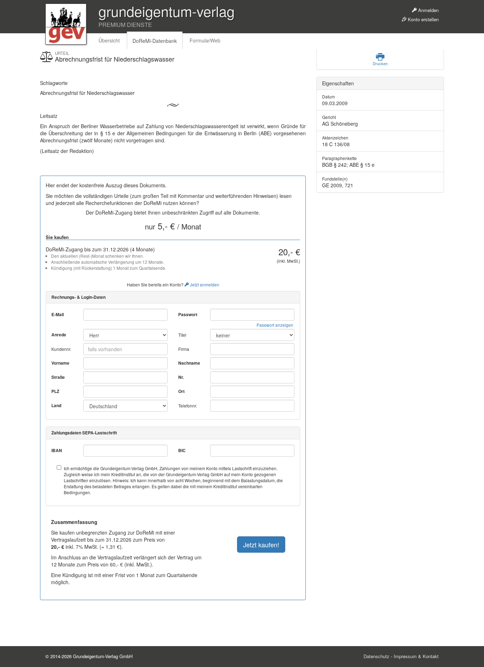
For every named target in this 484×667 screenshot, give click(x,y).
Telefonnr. (187, 406)
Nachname (189, 363)
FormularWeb (205, 40)
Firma (183, 349)
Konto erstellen (422, 19)
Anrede (58, 335)
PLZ (55, 391)
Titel (182, 335)
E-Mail (57, 315)
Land (56, 406)
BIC (182, 450)
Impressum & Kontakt (416, 656)
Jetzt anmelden (204, 284)
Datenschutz (376, 656)
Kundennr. (61, 349)
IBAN (56, 450)
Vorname (60, 363)
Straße (58, 377)
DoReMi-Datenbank (155, 40)
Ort (181, 391)
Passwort (187, 315)
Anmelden (428, 10)
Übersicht (109, 40)
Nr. (181, 377)
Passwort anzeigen (275, 325)
